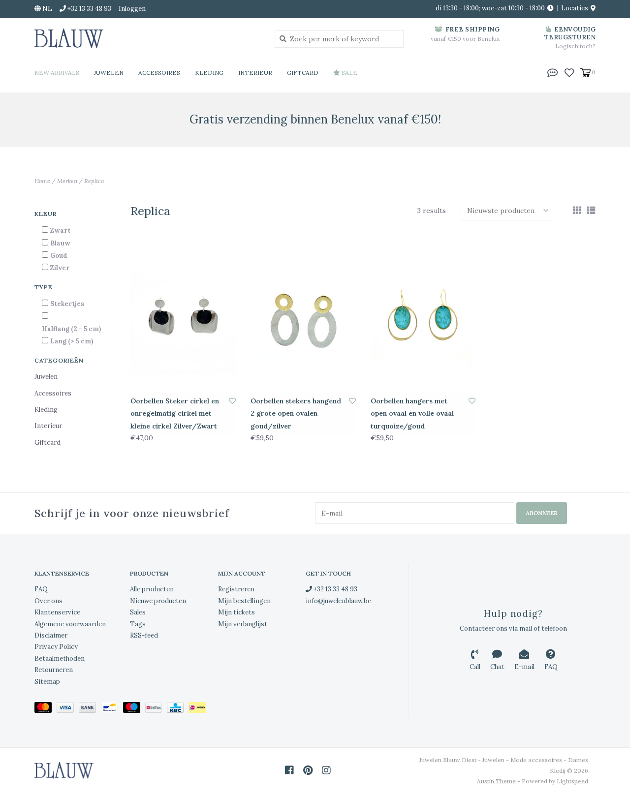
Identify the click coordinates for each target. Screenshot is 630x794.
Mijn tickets (236, 612)
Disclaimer (50, 635)
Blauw (60, 243)
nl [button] (46, 8)
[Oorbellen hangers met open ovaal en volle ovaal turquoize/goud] (423, 319)
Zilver (59, 268)
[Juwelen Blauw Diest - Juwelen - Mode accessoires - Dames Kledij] (147, 38)
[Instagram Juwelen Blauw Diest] (326, 770)
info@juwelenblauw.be (338, 601)
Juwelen (109, 72)
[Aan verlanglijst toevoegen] (232, 401)
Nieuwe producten (158, 601)
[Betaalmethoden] (45, 709)
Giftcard (302, 72)
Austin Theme (496, 781)
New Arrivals (56, 72)
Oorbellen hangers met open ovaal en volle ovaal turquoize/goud (412, 413)
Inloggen (132, 8)
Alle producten (152, 589)
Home (42, 180)
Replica (94, 180)
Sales (138, 612)
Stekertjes (67, 304)
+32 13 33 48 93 (334, 589)
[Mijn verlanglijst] (569, 71)
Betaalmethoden (59, 658)
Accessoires (159, 72)
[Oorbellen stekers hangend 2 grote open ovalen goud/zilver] (303, 319)
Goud (58, 255)
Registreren (236, 589)
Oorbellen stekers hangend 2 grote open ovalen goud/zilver (296, 413)
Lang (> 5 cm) (71, 341)
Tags (138, 624)
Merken (67, 180)
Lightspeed (572, 781)
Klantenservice (57, 612)
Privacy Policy (56, 646)
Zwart (60, 230)
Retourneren (53, 670)
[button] (552, 71)
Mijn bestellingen (244, 601)
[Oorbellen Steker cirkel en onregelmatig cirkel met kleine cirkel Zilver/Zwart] (183, 319)
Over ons (48, 601)
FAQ (41, 589)
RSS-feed (144, 635)
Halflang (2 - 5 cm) (71, 329)
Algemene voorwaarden (70, 624)
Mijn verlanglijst (242, 624)
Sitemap (47, 681)
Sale (348, 72)
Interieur (255, 72)
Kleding (209, 72)
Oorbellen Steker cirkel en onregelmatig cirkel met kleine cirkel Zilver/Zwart (174, 413)
